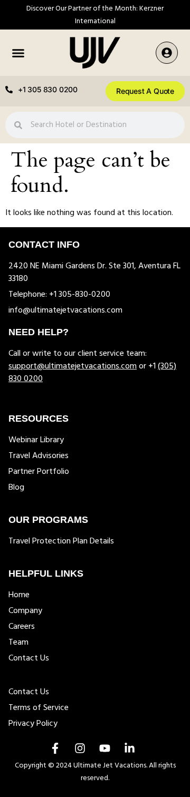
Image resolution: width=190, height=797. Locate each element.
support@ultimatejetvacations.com (72, 366)
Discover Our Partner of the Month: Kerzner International (95, 15)
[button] (18, 53)
